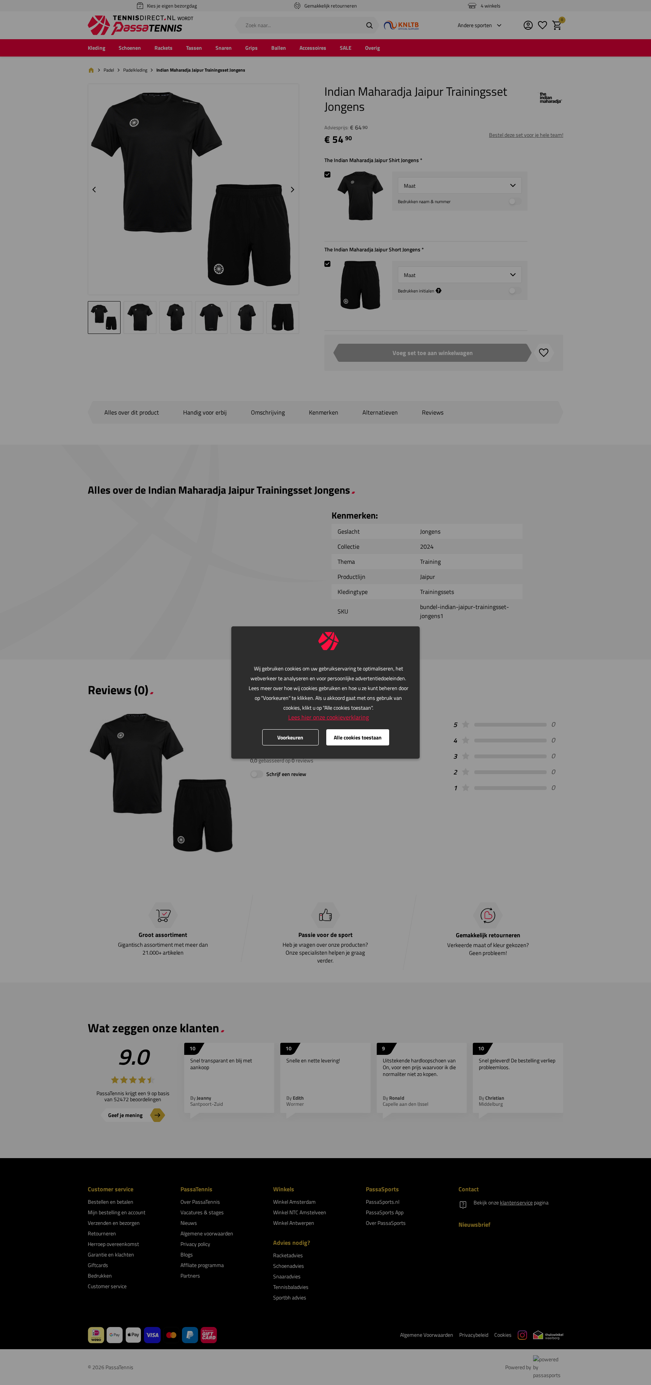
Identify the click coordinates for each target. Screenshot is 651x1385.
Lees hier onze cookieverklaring (328, 717)
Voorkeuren (290, 737)
